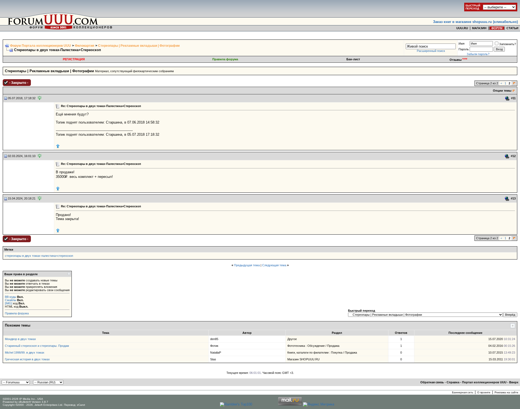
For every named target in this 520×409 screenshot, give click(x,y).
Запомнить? (507, 44)
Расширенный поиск (431, 50)
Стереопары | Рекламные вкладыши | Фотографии (139, 46)
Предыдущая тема (247, 265)
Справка (453, 382)
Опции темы (502, 90)
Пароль (464, 49)
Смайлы (10, 300)
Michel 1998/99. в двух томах (24, 352)
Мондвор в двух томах (20, 339)
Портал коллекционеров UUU (484, 382)
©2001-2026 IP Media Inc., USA (23, 398)
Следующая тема (274, 265)
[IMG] (8, 303)
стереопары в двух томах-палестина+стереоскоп (39, 255)
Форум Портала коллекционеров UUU (40, 46)
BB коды (10, 296)
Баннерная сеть (462, 392)
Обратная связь (432, 382)
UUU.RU (462, 28)
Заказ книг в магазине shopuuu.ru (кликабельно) (475, 22)
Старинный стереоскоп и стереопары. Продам (37, 345)
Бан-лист (353, 59)
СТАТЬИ (512, 28)
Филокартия (84, 46)
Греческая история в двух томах (27, 359)
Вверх (513, 382)
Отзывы (458, 59)
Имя (461, 43)
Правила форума (225, 59)
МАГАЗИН (479, 28)
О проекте (484, 392)
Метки (8, 249)
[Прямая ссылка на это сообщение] (507, 98)
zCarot (81, 404)
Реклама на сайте (506, 392)
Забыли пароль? (478, 54)
